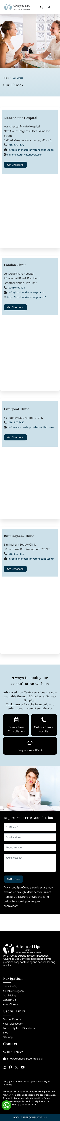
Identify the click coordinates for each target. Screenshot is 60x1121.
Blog (5, 1032)
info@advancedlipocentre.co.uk (25, 1058)
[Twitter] (16, 1067)
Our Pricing (9, 995)
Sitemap (7, 1037)
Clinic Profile (10, 986)
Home (6, 77)
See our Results (12, 1019)
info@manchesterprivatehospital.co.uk (31, 149)
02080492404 (16, 287)
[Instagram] (4, 1067)
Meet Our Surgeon (13, 991)
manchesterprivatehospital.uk (24, 154)
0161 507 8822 (16, 145)
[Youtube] (23, 1067)
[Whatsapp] (6, 1105)
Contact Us (9, 999)
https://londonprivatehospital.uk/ (26, 297)
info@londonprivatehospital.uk (26, 292)
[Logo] (17, 7)
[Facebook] (10, 1067)
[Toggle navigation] (54, 7)
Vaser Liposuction (13, 1023)
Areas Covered (11, 1004)
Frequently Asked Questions (19, 1028)
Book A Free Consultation (30, 1117)
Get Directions (15, 164)
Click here (13, 704)
